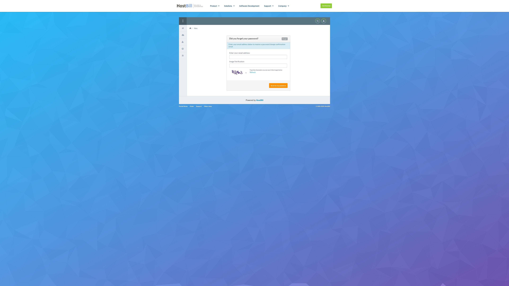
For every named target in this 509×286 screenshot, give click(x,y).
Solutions (228, 6)
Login (285, 39)
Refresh (253, 72)
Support (267, 6)
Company (282, 6)
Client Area (208, 106)
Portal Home (183, 106)
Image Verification (236, 62)
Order (192, 106)
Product (213, 6)
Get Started (326, 6)
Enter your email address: (239, 53)
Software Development (249, 6)
